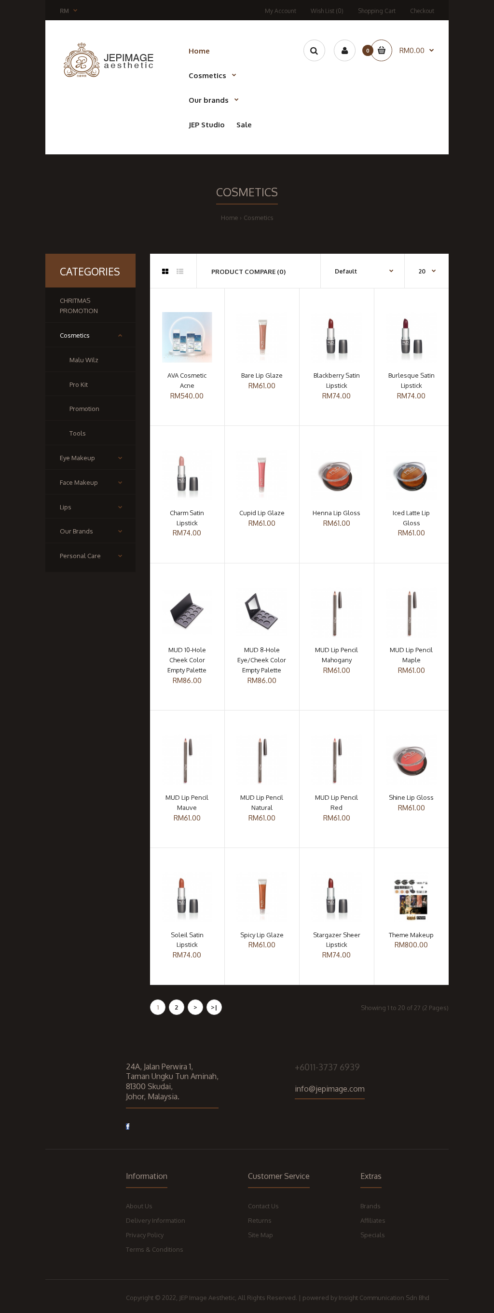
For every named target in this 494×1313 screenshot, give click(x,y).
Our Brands (76, 531)
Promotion (84, 408)
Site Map (260, 1235)
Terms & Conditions (154, 1249)
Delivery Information (155, 1220)
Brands (370, 1206)
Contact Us (263, 1206)
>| (214, 1007)
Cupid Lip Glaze (262, 513)
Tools (77, 433)
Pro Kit (78, 384)
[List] (180, 271)
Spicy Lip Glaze (262, 935)
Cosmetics (259, 217)
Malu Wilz (83, 360)
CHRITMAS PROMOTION (79, 306)
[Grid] (165, 271)
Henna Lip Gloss (336, 513)
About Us (139, 1206)
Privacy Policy (145, 1235)
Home (229, 217)
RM (64, 10)
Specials (372, 1235)
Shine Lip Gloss (411, 797)
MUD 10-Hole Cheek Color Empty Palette (186, 660)
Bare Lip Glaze (262, 375)
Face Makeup (79, 482)
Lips (65, 507)
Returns (260, 1220)
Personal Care (80, 556)
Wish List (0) (327, 10)
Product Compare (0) (248, 271)
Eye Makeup (77, 458)
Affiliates (372, 1220)
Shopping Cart (377, 10)
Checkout (422, 10)
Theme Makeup (411, 935)
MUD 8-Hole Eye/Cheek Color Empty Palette (261, 660)
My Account (280, 10)
